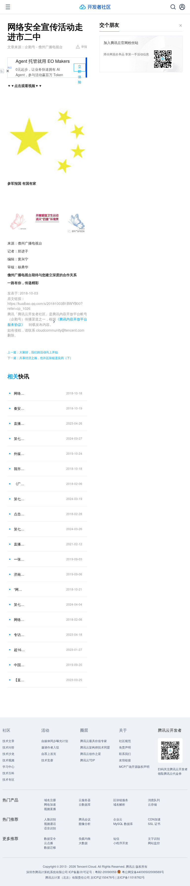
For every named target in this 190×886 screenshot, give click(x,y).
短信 (116, 838)
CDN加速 (154, 819)
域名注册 (50, 800)
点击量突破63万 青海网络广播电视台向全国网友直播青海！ (19, 513)
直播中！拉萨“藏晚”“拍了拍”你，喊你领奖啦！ (19, 544)
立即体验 (79, 67)
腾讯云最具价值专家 (93, 741)
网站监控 (154, 843)
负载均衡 (85, 838)
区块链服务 (120, 800)
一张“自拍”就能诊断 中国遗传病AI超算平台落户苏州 (19, 559)
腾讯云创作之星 (90, 753)
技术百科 (8, 773)
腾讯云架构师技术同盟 (95, 747)
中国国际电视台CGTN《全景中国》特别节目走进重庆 (19, 664)
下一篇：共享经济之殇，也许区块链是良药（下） (40, 358)
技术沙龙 (8, 753)
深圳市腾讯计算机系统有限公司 (47, 872)
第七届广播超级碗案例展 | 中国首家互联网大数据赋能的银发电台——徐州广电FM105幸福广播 (19, 604)
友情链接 (125, 760)
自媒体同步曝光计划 (54, 741)
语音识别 (50, 828)
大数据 (83, 843)
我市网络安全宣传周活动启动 (19, 468)
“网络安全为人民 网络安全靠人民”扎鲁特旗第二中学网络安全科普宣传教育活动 (19, 589)
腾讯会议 (85, 819)
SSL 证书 (154, 823)
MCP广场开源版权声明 (134, 766)
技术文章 (8, 741)
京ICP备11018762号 (131, 877)
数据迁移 (50, 847)
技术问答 (8, 747)
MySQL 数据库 (123, 823)
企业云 (117, 819)
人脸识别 (50, 819)
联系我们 (125, 753)
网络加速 (50, 804)
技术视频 (8, 760)
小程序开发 (120, 843)
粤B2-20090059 (106, 872)
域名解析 (119, 804)
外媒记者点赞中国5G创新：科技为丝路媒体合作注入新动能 (19, 453)
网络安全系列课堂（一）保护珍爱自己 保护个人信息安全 (19, 619)
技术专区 (8, 779)
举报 (84, 46)
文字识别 (154, 838)
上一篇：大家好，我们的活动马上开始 (32, 352)
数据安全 (50, 838)
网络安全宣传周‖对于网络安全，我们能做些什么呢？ (19, 393)
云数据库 (85, 804)
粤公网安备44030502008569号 (143, 872)
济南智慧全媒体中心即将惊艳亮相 (19, 574)
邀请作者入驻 (50, 747)
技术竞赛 (47, 760)
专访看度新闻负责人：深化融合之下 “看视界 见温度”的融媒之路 (19, 634)
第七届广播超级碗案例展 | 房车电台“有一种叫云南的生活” (19, 528)
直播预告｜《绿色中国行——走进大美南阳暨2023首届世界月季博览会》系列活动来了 (19, 423)
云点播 (48, 843)
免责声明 (125, 747)
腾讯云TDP (87, 760)
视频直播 (50, 809)
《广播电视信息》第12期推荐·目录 (19, 483)
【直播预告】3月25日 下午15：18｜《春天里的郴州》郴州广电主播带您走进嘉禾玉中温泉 (19, 679)
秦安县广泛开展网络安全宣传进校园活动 (19, 408)
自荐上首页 (48, 753)
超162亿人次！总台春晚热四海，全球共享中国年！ (19, 649)
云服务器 (85, 800)
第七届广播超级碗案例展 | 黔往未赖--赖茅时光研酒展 (19, 438)
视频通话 (50, 823)
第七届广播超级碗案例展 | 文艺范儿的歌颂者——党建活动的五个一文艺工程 (19, 498)
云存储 (152, 804)
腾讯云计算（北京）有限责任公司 (67, 877)
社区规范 (125, 741)
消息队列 (154, 800)
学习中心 (8, 766)
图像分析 (85, 823)
